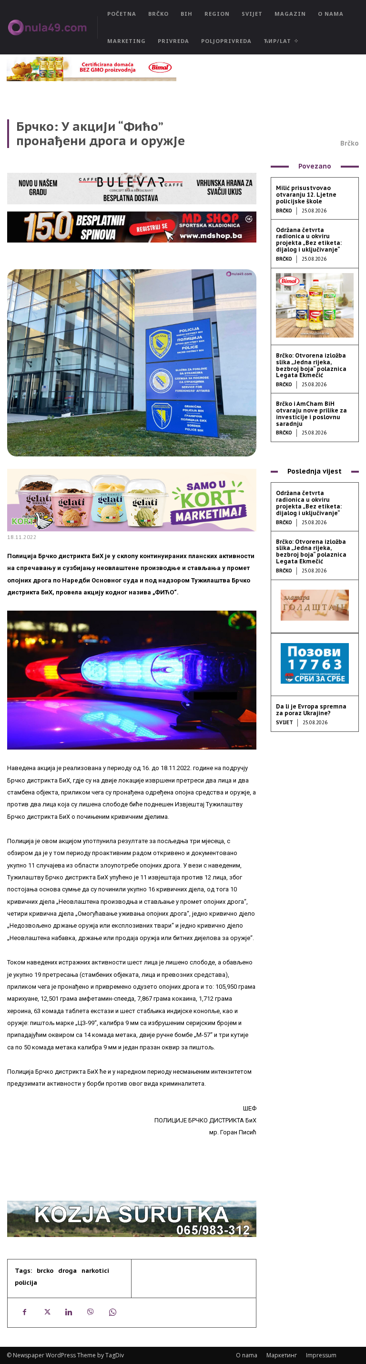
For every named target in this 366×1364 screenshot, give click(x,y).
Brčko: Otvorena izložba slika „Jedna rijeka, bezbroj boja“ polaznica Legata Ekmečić (311, 365)
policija (26, 1283)
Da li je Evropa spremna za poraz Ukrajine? (311, 710)
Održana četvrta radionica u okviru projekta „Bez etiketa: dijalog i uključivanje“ (309, 239)
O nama (246, 1355)
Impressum (321, 1355)
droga (67, 1271)
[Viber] (90, 1312)
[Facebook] (24, 1312)
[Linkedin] (68, 1312)
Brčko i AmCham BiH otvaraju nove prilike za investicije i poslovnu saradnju (311, 413)
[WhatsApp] (112, 1312)
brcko (45, 1271)
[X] (46, 1312)
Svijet (284, 722)
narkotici (95, 1271)
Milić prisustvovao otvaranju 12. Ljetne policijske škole (306, 194)
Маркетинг (281, 1355)
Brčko (349, 143)
